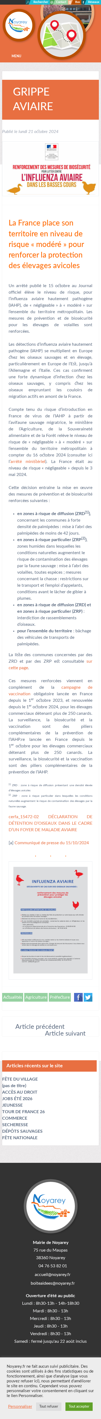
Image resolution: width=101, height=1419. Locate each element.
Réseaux (93, 2)
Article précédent (40, 1027)
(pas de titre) (14, 1086)
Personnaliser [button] (20, 1407)
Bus (77, 2)
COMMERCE (14, 1118)
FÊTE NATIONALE (19, 1138)
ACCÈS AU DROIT (19, 1092)
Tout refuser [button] (48, 1406)
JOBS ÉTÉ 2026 (17, 1099)
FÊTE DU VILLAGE (20, 1079)
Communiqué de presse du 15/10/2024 (52, 843)
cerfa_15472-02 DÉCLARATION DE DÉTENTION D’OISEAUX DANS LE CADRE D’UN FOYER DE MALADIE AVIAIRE (50, 823)
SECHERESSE (15, 1125)
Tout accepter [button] (79, 1406)
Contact (61, 2)
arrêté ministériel (28, 461)
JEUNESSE (12, 1105)
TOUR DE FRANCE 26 (23, 1112)
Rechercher (40, 2)
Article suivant (65, 1033)
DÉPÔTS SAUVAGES (22, 1131)
